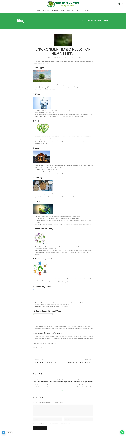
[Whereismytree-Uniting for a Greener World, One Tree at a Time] (63, 4)
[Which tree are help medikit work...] (47, 361)
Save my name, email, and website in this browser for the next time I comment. (52, 423)
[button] (122, 432)
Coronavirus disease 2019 (42, 382)
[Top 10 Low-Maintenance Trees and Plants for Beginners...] (78, 361)
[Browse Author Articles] (45, 57)
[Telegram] (3, 432)
